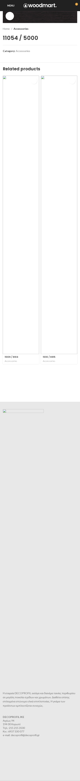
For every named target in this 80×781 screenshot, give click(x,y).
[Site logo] (40, 5)
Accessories (21, 28)
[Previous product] (68, 29)
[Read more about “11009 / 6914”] (34, 81)
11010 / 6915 (49, 356)
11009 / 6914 (11, 356)
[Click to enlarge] (10, 16)
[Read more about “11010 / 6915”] (72, 81)
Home (6, 28)
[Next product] (75, 29)
